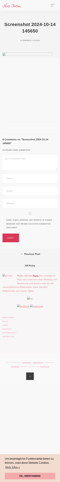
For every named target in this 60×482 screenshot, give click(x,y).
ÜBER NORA (8, 317)
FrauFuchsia (44, 366)
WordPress (15, 366)
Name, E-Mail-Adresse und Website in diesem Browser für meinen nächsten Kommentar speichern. (29, 224)
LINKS (5, 325)
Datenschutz (38, 362)
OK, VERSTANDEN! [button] (30, 476)
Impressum (26, 362)
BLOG (5, 321)
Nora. (36, 275)
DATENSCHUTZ (9, 333)
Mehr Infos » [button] (12, 467)
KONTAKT (7, 329)
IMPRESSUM (8, 337)
